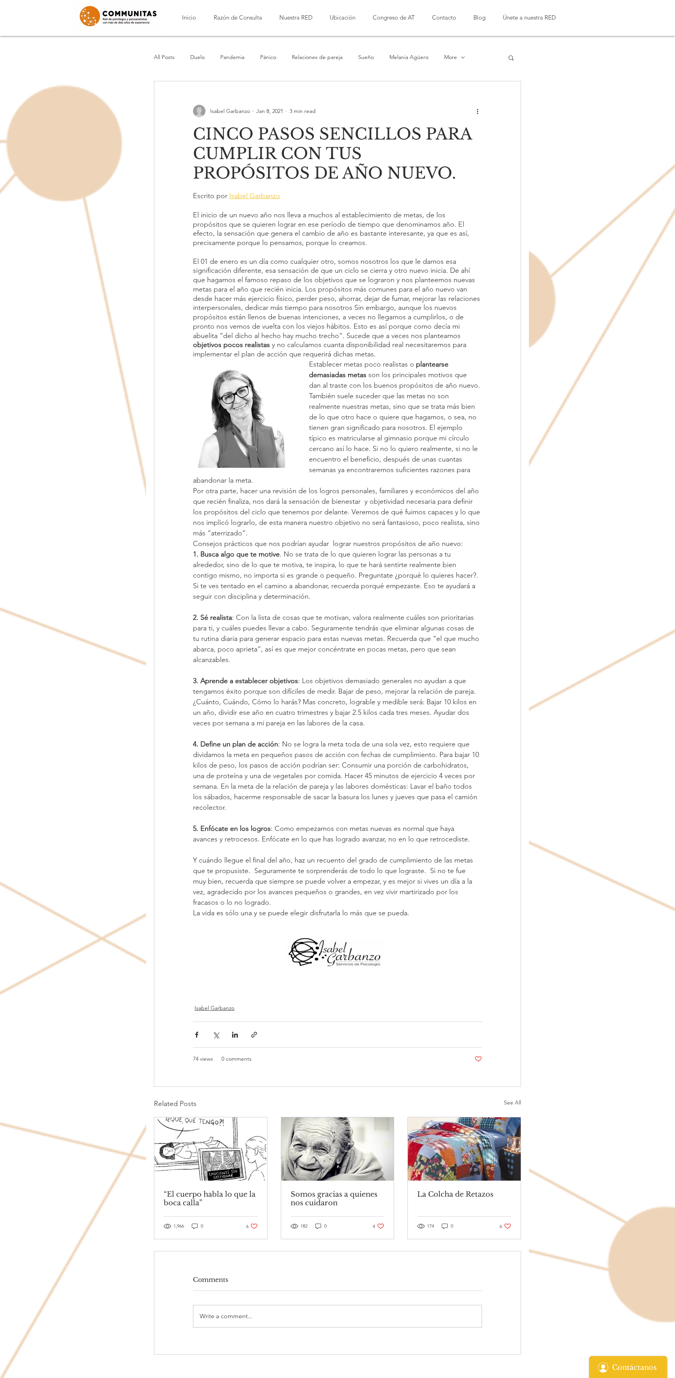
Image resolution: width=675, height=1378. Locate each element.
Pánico (268, 57)
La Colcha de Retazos (455, 1194)
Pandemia (232, 57)
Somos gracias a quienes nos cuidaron (334, 1198)
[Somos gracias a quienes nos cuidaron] (337, 1149)
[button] (238, 17)
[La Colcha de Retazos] (464, 1149)
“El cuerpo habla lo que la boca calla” (209, 1198)
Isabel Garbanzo (214, 1007)
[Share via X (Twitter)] (216, 1034)
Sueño (366, 57)
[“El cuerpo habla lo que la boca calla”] (210, 1149)
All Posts (164, 57)
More (450, 57)
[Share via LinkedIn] (235, 1034)
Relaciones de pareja (317, 57)
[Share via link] (254, 1034)
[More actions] (477, 111)
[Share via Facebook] (196, 1034)
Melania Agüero (409, 57)
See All (512, 1102)
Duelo (197, 57)
